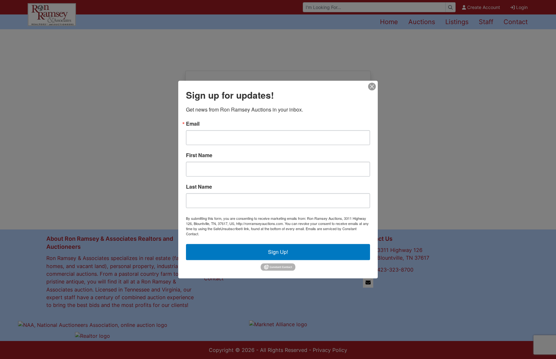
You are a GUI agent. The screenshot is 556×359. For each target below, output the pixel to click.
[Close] (372, 86)
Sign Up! (278, 252)
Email (192, 123)
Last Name (199, 186)
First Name (199, 155)
